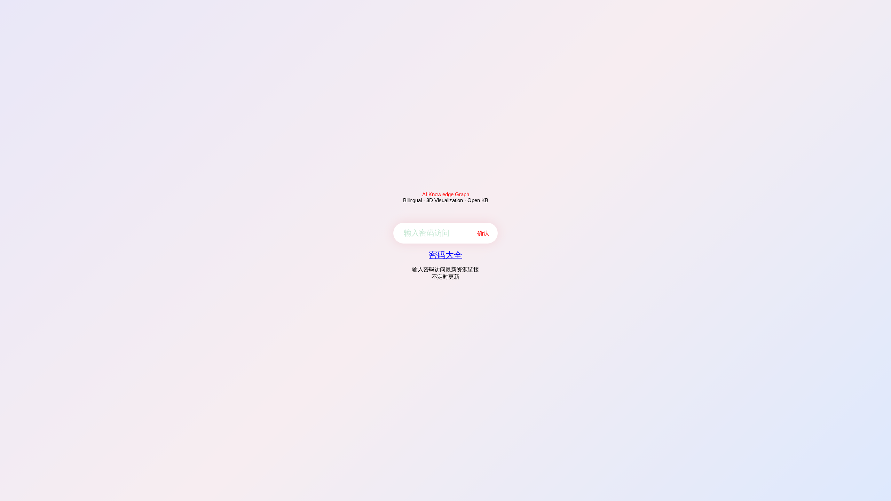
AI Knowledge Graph (445, 194)
